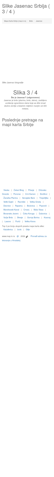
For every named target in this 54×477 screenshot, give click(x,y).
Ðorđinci (43, 194)
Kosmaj (47, 217)
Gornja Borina (33, 217)
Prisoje (31, 190)
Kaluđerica (8, 229)
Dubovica (43, 213)
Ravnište (21, 201)
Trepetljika (43, 197)
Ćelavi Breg (19, 190)
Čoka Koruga (28, 213)
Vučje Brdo (8, 217)
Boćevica (31, 205)
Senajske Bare (28, 197)
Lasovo (8, 221)
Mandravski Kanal (11, 209)
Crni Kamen (30, 194)
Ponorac (17, 194)
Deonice (7, 205)
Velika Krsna (30, 221)
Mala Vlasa (38, 209)
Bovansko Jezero (11, 213)
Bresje (20, 217)
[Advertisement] (27, 54)
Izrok (19, 229)
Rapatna (19, 205)
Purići (17, 221)
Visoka (6, 190)
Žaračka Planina (10, 197)
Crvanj (26, 209)
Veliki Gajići (8, 201)
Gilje (28, 229)
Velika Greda (35, 201)
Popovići (43, 205)
